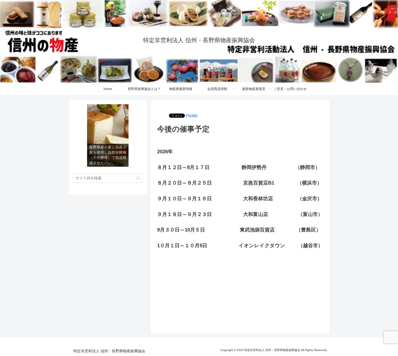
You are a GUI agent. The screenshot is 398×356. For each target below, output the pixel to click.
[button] (138, 178)
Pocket (191, 115)
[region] (108, 135)
